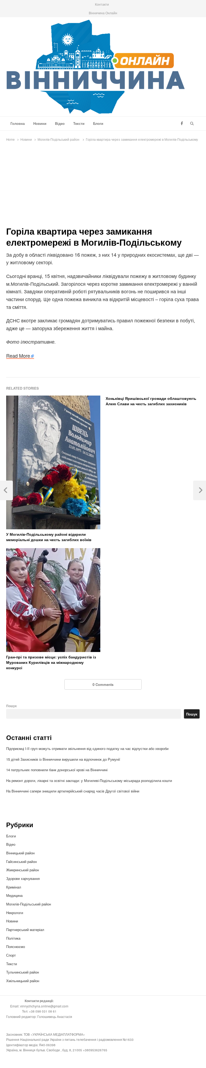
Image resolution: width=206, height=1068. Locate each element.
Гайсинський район (22, 861)
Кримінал (13, 887)
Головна (17, 123)
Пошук (11, 706)
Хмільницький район (23, 980)
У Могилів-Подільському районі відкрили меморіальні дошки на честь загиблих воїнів (48, 536)
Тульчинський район (22, 972)
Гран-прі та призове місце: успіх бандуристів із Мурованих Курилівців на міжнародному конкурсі (51, 662)
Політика (13, 938)
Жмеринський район (23, 869)
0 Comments (103, 684)
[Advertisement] (103, 185)
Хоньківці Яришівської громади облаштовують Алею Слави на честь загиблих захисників (151, 401)
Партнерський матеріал (25, 929)
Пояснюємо (15, 946)
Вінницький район (20, 852)
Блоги (98, 123)
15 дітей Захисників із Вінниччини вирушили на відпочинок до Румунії (63, 759)
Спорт (11, 955)
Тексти (78, 123)
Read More (18, 355)
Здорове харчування (23, 878)
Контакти (102, 4)
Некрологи (14, 912)
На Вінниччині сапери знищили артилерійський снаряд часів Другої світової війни (72, 791)
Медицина (14, 895)
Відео (60, 123)
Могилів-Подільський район (29, 904)
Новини (39, 123)
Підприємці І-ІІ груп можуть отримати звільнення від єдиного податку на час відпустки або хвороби (87, 748)
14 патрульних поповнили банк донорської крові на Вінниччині (57, 769)
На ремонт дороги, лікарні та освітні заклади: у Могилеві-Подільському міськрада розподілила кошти (89, 780)
